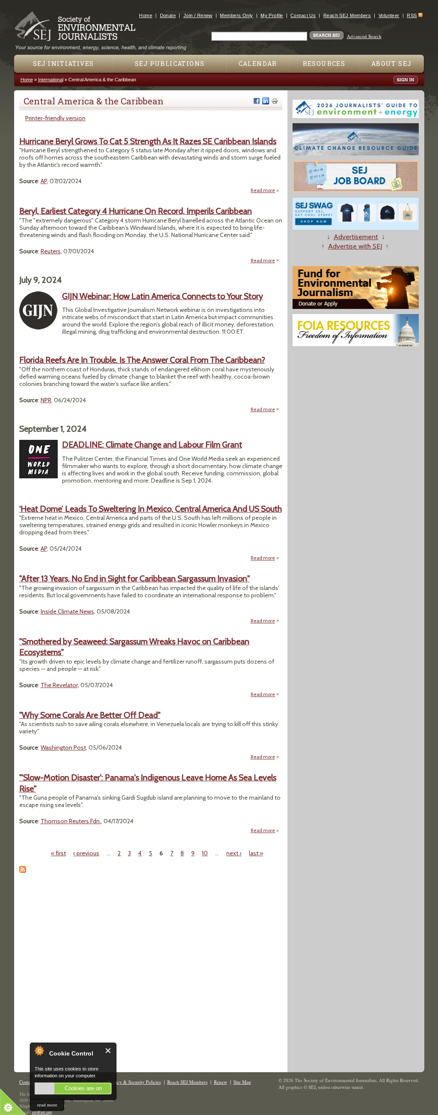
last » (256, 853)
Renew (220, 1082)
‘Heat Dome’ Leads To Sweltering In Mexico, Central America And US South (150, 509)
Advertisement (356, 237)
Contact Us (303, 15)
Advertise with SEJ (355, 246)
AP (44, 181)
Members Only (236, 15)
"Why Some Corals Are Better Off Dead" (89, 715)
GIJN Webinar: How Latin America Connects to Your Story (162, 296)
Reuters (51, 251)
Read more (265, 190)
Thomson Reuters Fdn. (71, 821)
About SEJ (391, 63)
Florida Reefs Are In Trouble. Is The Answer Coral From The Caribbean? (142, 360)
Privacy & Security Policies (134, 1082)
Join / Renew (198, 15)
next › (234, 853)
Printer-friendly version (55, 118)
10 (205, 853)
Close (108, 1050)
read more (47, 1104)
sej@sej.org (42, 1112)
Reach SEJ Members (347, 15)
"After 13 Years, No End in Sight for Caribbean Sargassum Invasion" (134, 578)
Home (145, 15)
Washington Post (63, 747)
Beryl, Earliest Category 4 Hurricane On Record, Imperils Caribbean (135, 211)
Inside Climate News (67, 611)
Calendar (258, 63)
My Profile (271, 15)
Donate (168, 15)
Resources (324, 63)
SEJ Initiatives (63, 63)
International (50, 79)
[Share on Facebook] (256, 101)
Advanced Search (364, 36)
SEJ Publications (169, 63)
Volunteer (389, 15)
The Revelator (59, 685)
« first (58, 853)
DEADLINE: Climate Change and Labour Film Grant (152, 444)
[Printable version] (274, 101)
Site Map (242, 1082)
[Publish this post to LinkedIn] (265, 101)
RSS (412, 15)
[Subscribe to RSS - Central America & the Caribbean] (22, 871)
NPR (46, 400)
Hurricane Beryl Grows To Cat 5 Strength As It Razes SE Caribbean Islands (147, 141)
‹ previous (86, 853)
